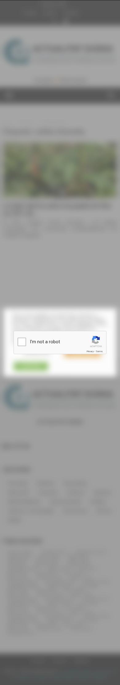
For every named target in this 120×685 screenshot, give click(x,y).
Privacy (90, 351)
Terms (99, 351)
